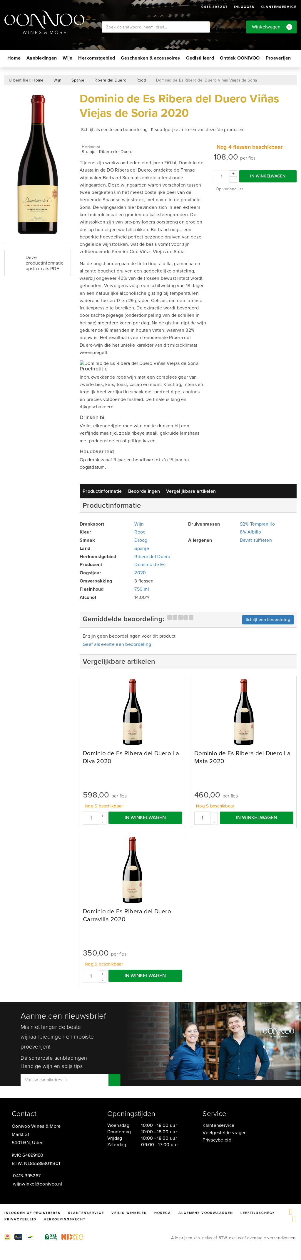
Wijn (67, 58)
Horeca (162, 1212)
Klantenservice (279, 6)
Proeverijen (278, 58)
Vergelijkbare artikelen (191, 491)
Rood (141, 80)
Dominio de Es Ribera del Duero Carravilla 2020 (127, 915)
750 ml (141, 589)
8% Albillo (250, 532)
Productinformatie (102, 491)
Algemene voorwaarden (205, 1212)
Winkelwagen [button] (271, 26)
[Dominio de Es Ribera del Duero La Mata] (243, 712)
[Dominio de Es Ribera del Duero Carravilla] (132, 870)
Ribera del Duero (110, 80)
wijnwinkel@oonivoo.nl (37, 1184)
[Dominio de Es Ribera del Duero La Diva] (132, 712)
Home (14, 58)
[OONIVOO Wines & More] (53, 22)
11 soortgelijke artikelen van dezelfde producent (197, 129)
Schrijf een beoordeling (268, 620)
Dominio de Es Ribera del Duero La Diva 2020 (131, 757)
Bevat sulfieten (256, 540)
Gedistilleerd (200, 58)
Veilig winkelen (129, 1212)
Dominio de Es (149, 564)
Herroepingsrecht (65, 1219)
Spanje (77, 80)
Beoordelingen (144, 491)
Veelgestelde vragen (225, 1132)
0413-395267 (214, 6)
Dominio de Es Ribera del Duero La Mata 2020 (242, 757)
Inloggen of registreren (32, 1212)
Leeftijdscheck (257, 1212)
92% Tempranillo (257, 524)
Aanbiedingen (41, 58)
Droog (140, 540)
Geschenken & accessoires (150, 58)
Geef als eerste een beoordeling (117, 644)
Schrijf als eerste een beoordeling (114, 129)
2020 (140, 572)
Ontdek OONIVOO (240, 58)
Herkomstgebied (96, 58)
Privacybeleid (217, 1140)
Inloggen (244, 6)
